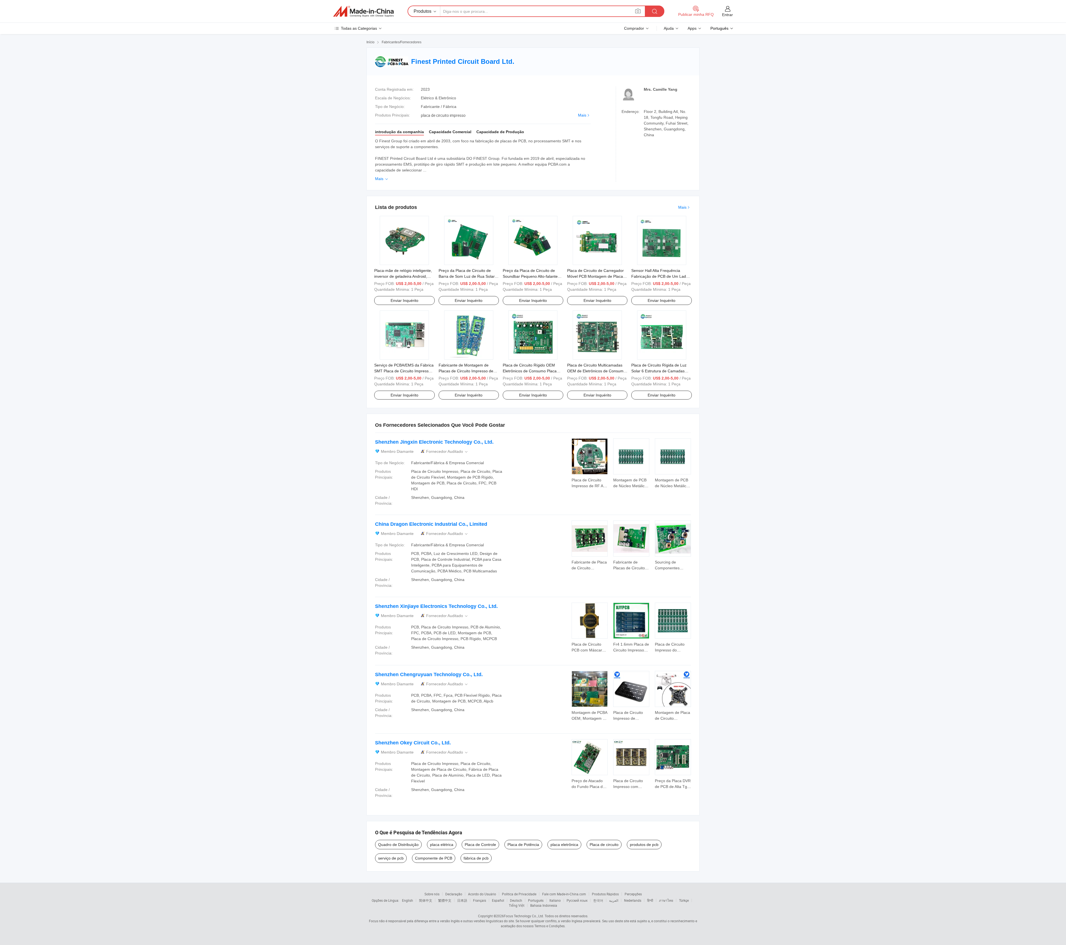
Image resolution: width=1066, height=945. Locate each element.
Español (498, 900)
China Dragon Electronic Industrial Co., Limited (431, 524)
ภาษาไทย (666, 900)
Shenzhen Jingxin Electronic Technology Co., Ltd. (434, 442)
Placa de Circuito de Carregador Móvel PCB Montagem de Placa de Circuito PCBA (595, 276)
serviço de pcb (391, 858)
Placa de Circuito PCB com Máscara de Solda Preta (588, 650)
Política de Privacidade (519, 894)
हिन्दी (650, 900)
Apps (692, 28)
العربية (613, 900)
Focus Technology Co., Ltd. (524, 916)
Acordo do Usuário (482, 894)
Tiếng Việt (516, 905)
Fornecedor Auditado (447, 451)
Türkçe (684, 900)
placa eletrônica (564, 844)
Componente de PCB (433, 858)
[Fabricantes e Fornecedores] (363, 11)
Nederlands (632, 900)
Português (536, 900)
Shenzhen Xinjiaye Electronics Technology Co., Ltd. (436, 606)
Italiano (555, 900)
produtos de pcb (644, 844)
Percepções (633, 894)
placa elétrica (441, 844)
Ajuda (669, 28)
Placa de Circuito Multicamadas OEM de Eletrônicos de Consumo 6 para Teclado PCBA (596, 371)
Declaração (453, 894)
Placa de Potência (523, 844)
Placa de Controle (480, 844)
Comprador (634, 28)
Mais (582, 115)
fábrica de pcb (476, 858)
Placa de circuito (604, 844)
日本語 (462, 900)
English (407, 900)
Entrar (727, 14)
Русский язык (577, 900)
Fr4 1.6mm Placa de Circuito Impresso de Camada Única (631, 650)
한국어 (598, 900)
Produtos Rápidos (605, 894)
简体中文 (425, 900)
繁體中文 (444, 900)
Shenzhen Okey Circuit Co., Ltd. (413, 743)
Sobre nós (431, 894)
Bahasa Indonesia (543, 905)
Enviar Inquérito (404, 300)
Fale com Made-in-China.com (564, 894)
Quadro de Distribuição (398, 844)
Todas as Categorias (359, 28)
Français (479, 900)
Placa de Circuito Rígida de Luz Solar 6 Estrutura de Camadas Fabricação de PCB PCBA (659, 371)
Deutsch (516, 900)
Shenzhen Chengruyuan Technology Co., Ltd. (429, 674)
